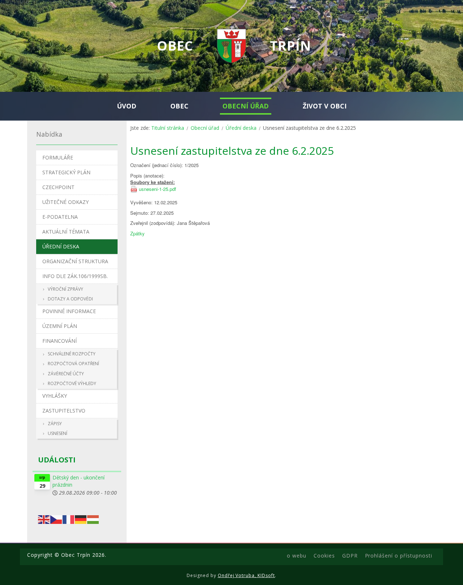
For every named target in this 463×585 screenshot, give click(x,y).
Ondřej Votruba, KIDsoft (246, 575)
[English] (44, 518)
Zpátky (137, 233)
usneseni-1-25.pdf (157, 189)
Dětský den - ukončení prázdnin (78, 481)
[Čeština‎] (56, 518)
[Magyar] (93, 518)
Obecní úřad (205, 127)
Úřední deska (241, 127)
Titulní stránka (167, 127)
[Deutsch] (81, 518)
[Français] (69, 518)
